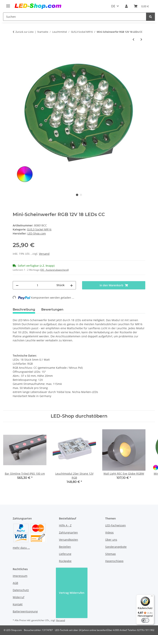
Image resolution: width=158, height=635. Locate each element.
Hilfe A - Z (65, 525)
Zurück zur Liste (24, 32)
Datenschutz (21, 590)
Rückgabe (65, 561)
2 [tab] (81, 195)
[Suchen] (150, 17)
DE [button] (113, 6)
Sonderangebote (116, 547)
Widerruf (18, 597)
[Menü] (152, 597)
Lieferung (65, 554)
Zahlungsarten (68, 532)
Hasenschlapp (114, 561)
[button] (126, 6)
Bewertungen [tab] (52, 309)
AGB (15, 583)
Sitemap (110, 554)
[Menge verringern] (17, 285)
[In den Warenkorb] (16, 52)
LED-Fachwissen (115, 525)
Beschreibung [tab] (24, 309)
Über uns (111, 539)
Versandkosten (68, 539)
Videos (109, 532)
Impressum (20, 576)
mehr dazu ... (21, 548)
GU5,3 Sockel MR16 (39, 229)
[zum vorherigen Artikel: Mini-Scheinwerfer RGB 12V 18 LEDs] (133, 39)
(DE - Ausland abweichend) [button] (54, 269)
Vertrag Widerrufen (71, 593)
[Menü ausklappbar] (8, 4)
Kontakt (18, 604)
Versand (44, 254)
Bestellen (65, 547)
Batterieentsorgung (25, 611)
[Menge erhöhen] (71, 285)
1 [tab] (77, 195)
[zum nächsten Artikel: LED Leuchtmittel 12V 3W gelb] (141, 39)
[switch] (145, 620)
